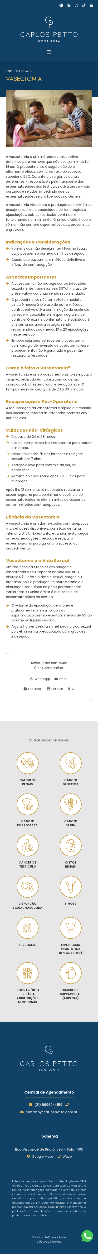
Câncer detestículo (27, 864)
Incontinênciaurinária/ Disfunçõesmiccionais (27, 996)
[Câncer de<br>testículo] (28, 845)
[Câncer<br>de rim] (71, 804)
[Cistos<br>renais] (71, 845)
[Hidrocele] (28, 928)
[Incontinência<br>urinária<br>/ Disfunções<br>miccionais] (28, 973)
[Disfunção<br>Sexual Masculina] (28, 887)
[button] (49, 52)
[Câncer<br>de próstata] (28, 804)
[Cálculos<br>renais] (28, 763)
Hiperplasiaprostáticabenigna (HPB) (70, 949)
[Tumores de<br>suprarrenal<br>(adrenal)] (71, 973)
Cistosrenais (70, 864)
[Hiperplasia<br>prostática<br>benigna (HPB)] (71, 928)
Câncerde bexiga (70, 782)
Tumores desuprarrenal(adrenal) (70, 994)
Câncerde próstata (27, 823)
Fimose (70, 904)
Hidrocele (27, 945)
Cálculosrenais (28, 782)
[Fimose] (71, 887)
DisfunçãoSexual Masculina (27, 906)
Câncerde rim (70, 823)
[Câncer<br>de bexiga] (71, 763)
